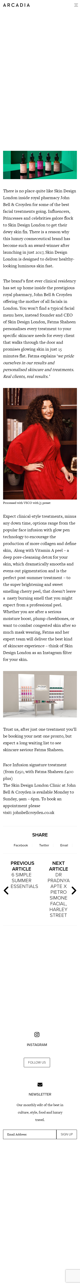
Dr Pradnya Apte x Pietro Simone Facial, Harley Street (59, 889)
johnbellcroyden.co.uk (33, 812)
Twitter (44, 845)
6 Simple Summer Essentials (23, 874)
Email (64, 845)
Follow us (37, 1062)
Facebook (21, 845)
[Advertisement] (40, 114)
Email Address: (17, 1134)
